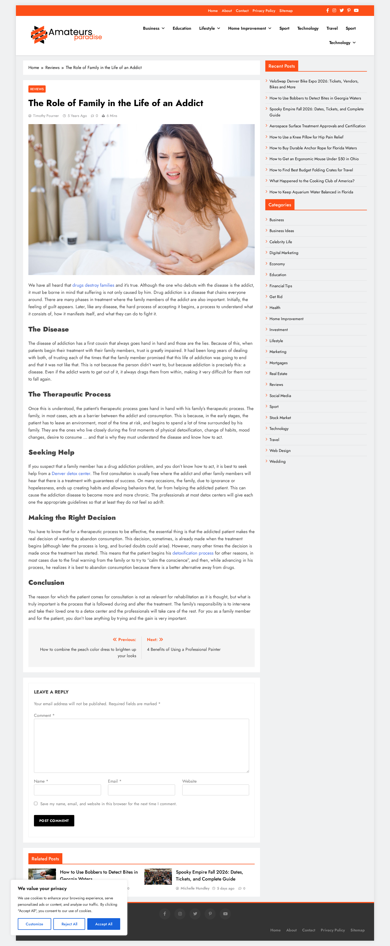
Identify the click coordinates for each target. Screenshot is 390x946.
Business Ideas (282, 231)
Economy (277, 264)
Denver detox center (71, 473)
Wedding (278, 461)
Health (275, 308)
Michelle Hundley (195, 888)
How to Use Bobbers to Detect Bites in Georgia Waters (315, 98)
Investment (279, 330)
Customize (34, 924)
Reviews (37, 89)
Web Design (280, 451)
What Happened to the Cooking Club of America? (312, 181)
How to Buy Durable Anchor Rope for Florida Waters (313, 148)
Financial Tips (281, 286)
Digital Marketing (285, 253)
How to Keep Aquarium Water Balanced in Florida (311, 192)
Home (213, 10)
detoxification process (193, 553)
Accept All (103, 924)
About (227, 10)
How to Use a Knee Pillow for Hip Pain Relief (306, 137)
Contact (242, 10)
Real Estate (278, 374)
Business (151, 28)
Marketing (278, 352)
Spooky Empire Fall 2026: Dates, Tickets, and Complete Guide (209, 875)
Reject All (69, 924)
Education (182, 28)
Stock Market (280, 418)
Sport (284, 28)
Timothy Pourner (46, 115)
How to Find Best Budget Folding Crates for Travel (311, 170)
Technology (308, 28)
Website (189, 781)
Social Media (280, 396)
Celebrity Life (281, 242)
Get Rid (276, 297)
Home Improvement (247, 28)
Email (115, 781)
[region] (69, 907)
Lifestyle (207, 28)
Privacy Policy (264, 10)
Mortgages (279, 363)
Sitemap (286, 10)
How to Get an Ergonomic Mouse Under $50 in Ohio (314, 159)
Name (41, 781)
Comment (44, 715)
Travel (332, 28)
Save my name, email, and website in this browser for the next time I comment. (108, 804)
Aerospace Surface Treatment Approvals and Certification (318, 126)
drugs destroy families (93, 285)
